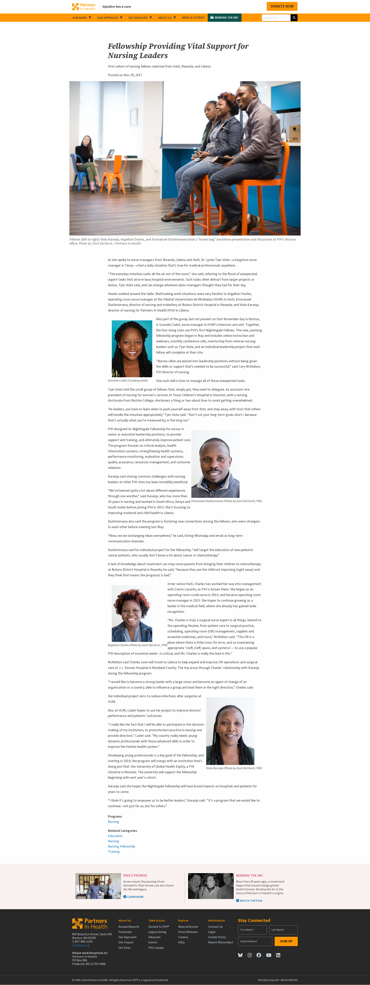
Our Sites (124, 948)
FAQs (181, 942)
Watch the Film (251, 901)
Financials (125, 932)
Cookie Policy (217, 937)
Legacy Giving (157, 932)
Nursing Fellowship (121, 846)
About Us (165, 18)
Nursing (113, 821)
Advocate (154, 937)
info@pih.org (81, 945)
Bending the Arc (226, 17)
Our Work (79, 18)
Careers (183, 937)
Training (114, 851)
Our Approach (107, 18)
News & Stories (193, 17)
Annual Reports (129, 927)
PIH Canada (156, 948)
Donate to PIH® (158, 927)
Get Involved (138, 18)
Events (152, 942)
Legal (211, 932)
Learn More (135, 897)
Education (115, 836)
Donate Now (282, 6)
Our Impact (126, 942)
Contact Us (215, 927)
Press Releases (188, 932)
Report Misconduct (220, 942)
